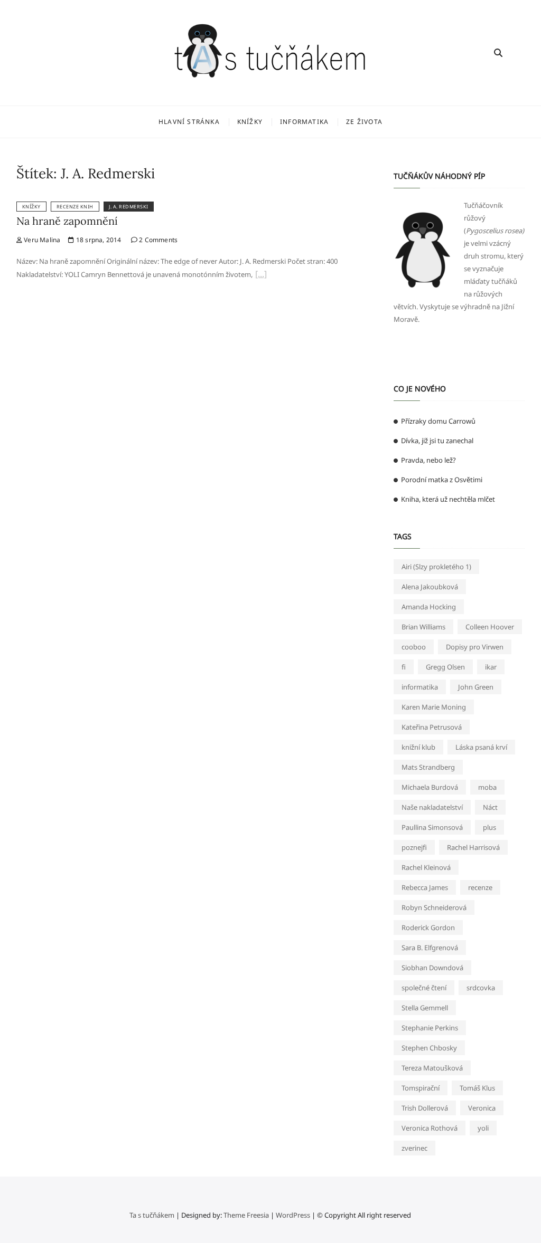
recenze (480, 887)
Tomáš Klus (477, 1088)
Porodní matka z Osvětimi (441, 479)
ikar (491, 667)
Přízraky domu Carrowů (438, 421)
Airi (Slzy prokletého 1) (436, 566)
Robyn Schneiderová (434, 907)
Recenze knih (75, 206)
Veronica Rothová (430, 1128)
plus (489, 827)
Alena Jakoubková (430, 586)
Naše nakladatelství (432, 807)
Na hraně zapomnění (67, 220)
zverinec (414, 1148)
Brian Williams (423, 627)
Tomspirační (421, 1088)
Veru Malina (41, 239)
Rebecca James (425, 887)
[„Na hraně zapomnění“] (261, 275)
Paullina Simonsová (432, 827)
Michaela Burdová (430, 787)
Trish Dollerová (425, 1108)
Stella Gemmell (425, 1007)
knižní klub (418, 747)
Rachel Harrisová (473, 847)
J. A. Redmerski (128, 206)
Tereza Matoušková (432, 1068)
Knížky (250, 121)
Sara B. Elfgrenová (430, 947)
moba (487, 787)
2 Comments (157, 239)
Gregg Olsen (445, 667)
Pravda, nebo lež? (428, 460)
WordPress (293, 1215)
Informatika (304, 121)
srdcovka (481, 987)
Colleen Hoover (489, 627)
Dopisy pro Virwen (474, 647)
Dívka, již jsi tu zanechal (437, 440)
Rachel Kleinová (426, 867)
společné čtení (424, 987)
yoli (483, 1128)
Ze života (364, 121)
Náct (490, 807)
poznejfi (414, 847)
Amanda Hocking (429, 606)
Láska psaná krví (481, 747)
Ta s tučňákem (151, 1215)
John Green (475, 687)
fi (404, 667)
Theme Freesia (246, 1215)
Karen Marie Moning (434, 707)
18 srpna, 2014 (97, 239)
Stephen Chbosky (429, 1048)
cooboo (414, 647)
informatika (420, 687)
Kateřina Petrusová (432, 727)
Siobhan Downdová (432, 967)
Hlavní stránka (189, 121)
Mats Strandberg (428, 767)
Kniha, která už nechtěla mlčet (448, 499)
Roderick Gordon (428, 927)
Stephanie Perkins (430, 1027)
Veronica (482, 1108)
